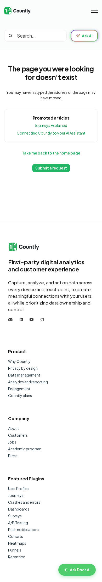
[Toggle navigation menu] (94, 10)
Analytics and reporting (28, 381)
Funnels (14, 550)
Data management (24, 375)
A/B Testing (18, 522)
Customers (18, 435)
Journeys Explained (51, 125)
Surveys (15, 515)
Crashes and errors (24, 502)
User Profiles (18, 488)
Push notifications (23, 529)
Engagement (19, 388)
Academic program (24, 448)
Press (13, 455)
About (13, 428)
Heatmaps (17, 543)
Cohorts (15, 536)
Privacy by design (23, 368)
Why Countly (19, 361)
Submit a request (51, 168)
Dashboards (18, 509)
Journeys (16, 495)
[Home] (17, 11)
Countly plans (20, 395)
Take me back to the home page (51, 153)
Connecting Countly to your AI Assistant (51, 133)
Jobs (12, 442)
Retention (16, 556)
